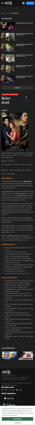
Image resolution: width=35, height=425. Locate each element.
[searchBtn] (23, 3)
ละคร (9, 13)
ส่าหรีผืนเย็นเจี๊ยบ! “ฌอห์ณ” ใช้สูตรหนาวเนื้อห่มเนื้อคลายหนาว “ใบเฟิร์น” (19, 290)
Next (33, 355)
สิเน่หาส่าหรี (15, 13)
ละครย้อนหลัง (11, 174)
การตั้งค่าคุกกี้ (17, 423)
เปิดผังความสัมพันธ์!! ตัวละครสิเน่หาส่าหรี (17, 293)
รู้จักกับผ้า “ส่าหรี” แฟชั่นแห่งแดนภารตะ (16, 313)
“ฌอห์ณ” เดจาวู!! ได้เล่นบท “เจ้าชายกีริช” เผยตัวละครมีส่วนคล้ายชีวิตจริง (18, 329)
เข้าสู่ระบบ (30, 3)
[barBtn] (2, 3)
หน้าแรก (3, 13)
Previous (2, 355)
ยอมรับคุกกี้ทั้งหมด (17, 419)
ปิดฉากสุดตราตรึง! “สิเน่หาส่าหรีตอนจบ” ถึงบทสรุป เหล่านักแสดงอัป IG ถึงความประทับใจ (19, 282)
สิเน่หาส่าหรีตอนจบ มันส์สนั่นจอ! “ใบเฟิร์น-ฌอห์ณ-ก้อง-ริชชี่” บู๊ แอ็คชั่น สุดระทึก (17, 286)
